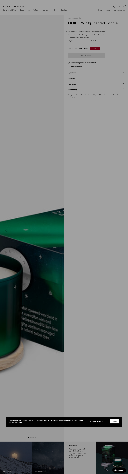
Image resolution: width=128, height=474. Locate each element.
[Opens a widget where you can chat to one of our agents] (119, 470)
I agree (114, 421)
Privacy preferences (96, 421)
